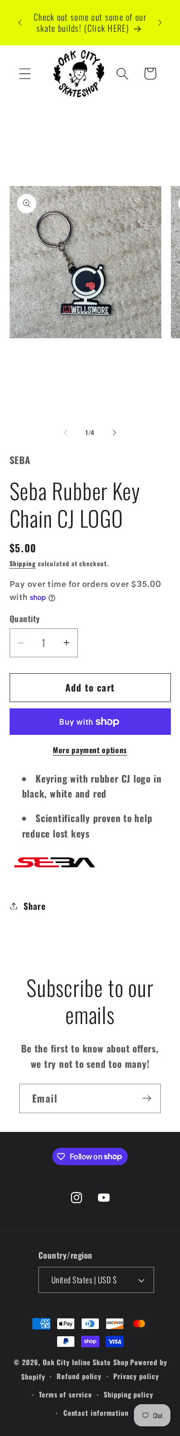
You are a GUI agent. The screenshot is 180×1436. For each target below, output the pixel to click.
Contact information (96, 1413)
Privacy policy (136, 1376)
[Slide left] (65, 432)
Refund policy (79, 1376)
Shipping (23, 563)
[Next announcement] (160, 22)
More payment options (90, 750)
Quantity (25, 618)
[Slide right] (114, 432)
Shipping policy (128, 1394)
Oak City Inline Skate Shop (86, 1362)
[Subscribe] (146, 1098)
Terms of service (65, 1394)
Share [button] (35, 905)
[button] (24, 73)
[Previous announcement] (20, 22)
